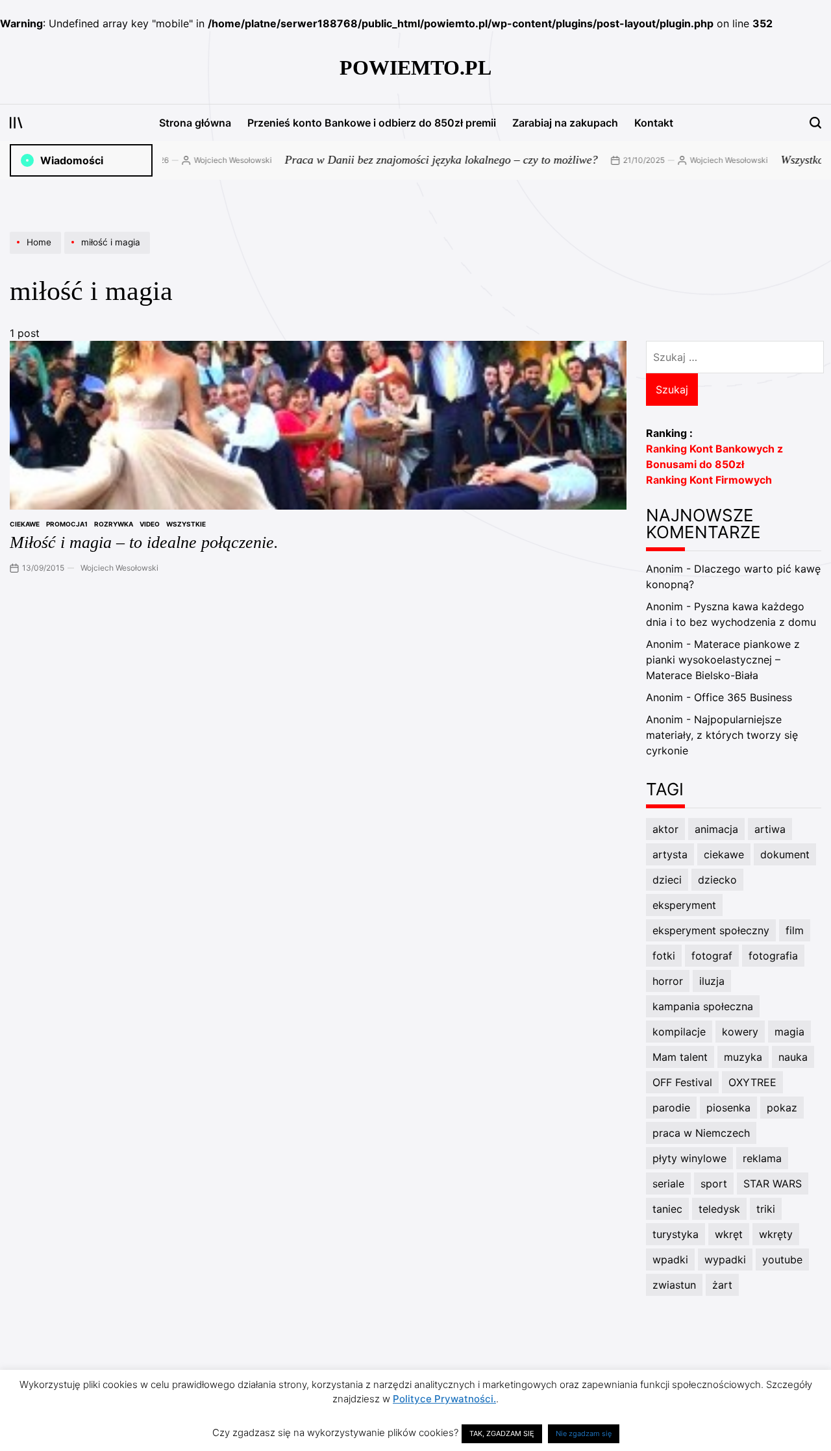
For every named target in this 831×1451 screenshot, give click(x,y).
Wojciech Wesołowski (205, 160)
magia (789, 1031)
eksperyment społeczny (710, 930)
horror (667, 980)
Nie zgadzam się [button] (584, 1433)
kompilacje (679, 1031)
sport (714, 1183)
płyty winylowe (689, 1158)
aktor (665, 829)
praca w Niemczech (701, 1132)
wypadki (725, 1259)
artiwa (770, 829)
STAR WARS (772, 1183)
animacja (716, 829)
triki (765, 1208)
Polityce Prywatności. (444, 1399)
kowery (740, 1031)
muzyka (743, 1056)
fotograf (711, 955)
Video (150, 524)
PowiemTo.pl (415, 67)
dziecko (717, 879)
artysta (670, 854)
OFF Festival (682, 1082)
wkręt (729, 1234)
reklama (762, 1158)
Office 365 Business (743, 697)
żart (722, 1284)
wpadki (670, 1259)
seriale (668, 1183)
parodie (671, 1107)
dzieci (667, 879)
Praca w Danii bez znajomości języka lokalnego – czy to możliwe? (413, 159)
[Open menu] (16, 122)
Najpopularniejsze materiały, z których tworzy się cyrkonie (722, 735)
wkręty (776, 1234)
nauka (793, 1056)
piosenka (728, 1107)
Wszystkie (186, 524)
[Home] (37, 253)
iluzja (712, 980)
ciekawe (25, 524)
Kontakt (653, 122)
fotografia (773, 955)
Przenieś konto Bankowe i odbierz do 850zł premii (371, 122)
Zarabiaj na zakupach (565, 122)
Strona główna (195, 122)
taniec (667, 1208)
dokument (785, 854)
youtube (782, 1259)
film (795, 930)
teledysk (719, 1208)
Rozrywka (113, 524)
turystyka (675, 1234)
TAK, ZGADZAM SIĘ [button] (501, 1433)
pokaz (782, 1107)
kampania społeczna (702, 1006)
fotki (663, 955)
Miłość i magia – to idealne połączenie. (144, 542)
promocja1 (67, 524)
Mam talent (680, 1056)
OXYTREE (752, 1082)
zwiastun (674, 1284)
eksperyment (684, 905)
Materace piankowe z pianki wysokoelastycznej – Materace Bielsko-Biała (723, 660)
